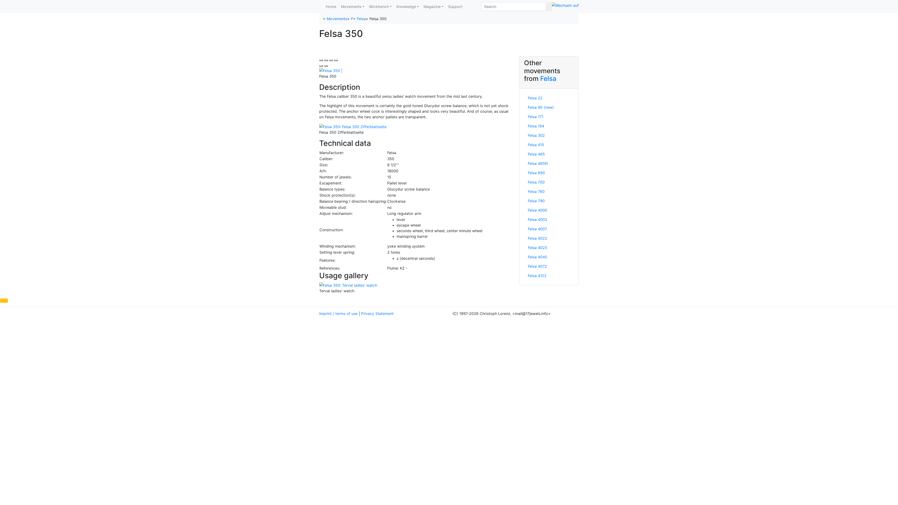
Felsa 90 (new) (541, 107)
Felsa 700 (536, 182)
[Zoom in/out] (336, 60)
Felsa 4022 (537, 238)
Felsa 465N (538, 163)
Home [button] (331, 6)
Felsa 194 (536, 126)
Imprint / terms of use (338, 313)
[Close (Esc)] (321, 60)
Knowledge (406, 6)
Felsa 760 (536, 191)
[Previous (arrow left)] (321, 66)
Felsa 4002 (537, 219)
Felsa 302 (536, 135)
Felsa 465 (536, 154)
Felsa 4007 (537, 229)
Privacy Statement (377, 313)
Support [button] (455, 6)
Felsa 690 (536, 172)
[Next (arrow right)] (326, 66)
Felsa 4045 (537, 257)
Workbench (379, 6)
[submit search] (549, 6)
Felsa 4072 (537, 266)
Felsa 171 (535, 116)
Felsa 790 (536, 200)
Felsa (361, 18)
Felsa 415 (536, 144)
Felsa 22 (535, 98)
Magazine (432, 6)
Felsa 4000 (537, 210)
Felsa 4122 (537, 275)
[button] (4, 301)
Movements (351, 6)
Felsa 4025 (537, 247)
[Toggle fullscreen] (331, 60)
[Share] (326, 60)
